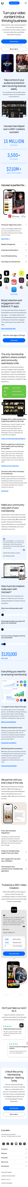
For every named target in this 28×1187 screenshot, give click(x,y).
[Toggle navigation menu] (26, 3)
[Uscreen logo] (5, 1130)
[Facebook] (8, 1144)
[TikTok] (20, 1144)
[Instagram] (12, 1144)
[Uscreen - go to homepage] (2, 3)
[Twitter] (3, 1144)
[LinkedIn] (24, 1144)
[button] (20, 995)
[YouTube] (16, 1144)
